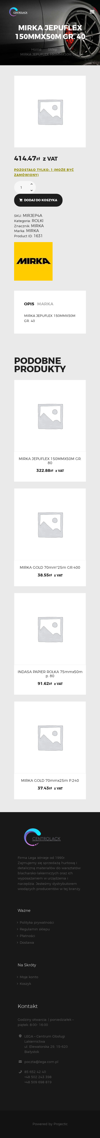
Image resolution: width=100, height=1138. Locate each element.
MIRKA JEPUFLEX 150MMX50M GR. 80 (50, 461)
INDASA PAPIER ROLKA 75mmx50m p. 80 (50, 674)
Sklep (52, 49)
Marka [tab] (45, 304)
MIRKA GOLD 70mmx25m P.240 (50, 780)
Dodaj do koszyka (40, 200)
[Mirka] (33, 261)
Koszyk (25, 983)
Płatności (27, 936)
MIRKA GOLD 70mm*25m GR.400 (50, 567)
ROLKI (37, 220)
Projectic (61, 1124)
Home (36, 49)
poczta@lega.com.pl (41, 1062)
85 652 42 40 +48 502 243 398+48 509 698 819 (38, 1077)
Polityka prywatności (37, 922)
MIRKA (37, 226)
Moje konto (29, 977)
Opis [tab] (29, 304)
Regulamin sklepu (35, 929)
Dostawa (27, 942)
